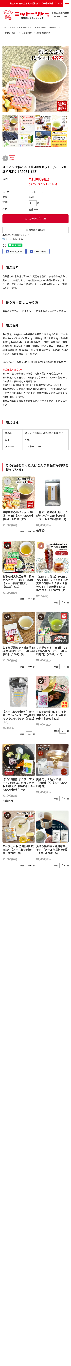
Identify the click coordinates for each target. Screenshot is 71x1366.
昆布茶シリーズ (25, 27)
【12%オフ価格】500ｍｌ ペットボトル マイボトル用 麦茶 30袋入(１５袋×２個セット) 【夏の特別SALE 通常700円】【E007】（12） (52, 583)
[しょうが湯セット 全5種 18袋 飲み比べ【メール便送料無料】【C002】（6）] (18, 628)
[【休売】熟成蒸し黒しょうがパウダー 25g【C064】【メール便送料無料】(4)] (52, 492)
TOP (4, 27)
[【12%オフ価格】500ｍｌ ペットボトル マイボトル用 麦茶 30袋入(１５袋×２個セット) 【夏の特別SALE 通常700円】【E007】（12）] (52, 557)
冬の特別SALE (55, 27)
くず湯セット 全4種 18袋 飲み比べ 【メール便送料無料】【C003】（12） (51, 650)
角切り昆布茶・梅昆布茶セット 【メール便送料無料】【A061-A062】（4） (52, 849)
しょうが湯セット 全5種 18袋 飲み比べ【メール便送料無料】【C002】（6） (18, 650)
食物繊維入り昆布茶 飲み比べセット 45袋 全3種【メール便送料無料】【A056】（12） (18, 581)
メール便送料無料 (26, 33)
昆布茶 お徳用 (40, 27)
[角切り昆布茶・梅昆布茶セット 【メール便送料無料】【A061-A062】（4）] (52, 827)
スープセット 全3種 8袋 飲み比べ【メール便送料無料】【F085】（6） (18, 849)
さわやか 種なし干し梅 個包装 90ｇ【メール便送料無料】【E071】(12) (51, 715)
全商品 (12, 27)
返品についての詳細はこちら (14, 234)
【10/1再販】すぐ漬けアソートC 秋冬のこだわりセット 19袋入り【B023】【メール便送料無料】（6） (18, 784)
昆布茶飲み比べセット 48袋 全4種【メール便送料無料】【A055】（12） (17, 515)
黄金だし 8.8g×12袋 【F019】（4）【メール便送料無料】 (51, 782)
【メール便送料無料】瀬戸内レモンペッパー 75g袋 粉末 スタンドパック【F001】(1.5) (18, 717)
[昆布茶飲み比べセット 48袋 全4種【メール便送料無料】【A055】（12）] (18, 492)
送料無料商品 (10, 33)
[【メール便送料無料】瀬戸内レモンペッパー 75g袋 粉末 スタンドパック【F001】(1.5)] (18, 692)
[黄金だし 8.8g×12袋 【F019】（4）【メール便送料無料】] (52, 760)
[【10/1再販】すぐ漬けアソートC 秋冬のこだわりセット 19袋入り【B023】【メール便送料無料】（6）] (18, 760)
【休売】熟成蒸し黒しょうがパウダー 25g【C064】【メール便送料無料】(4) (52, 515)
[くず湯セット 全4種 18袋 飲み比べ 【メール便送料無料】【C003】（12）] (52, 628)
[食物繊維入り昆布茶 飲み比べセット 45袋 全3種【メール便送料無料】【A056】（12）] (18, 557)
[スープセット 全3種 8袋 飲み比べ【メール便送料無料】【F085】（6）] (18, 827)
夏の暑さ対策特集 (43, 33)
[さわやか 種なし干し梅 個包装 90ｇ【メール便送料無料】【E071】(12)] (52, 692)
